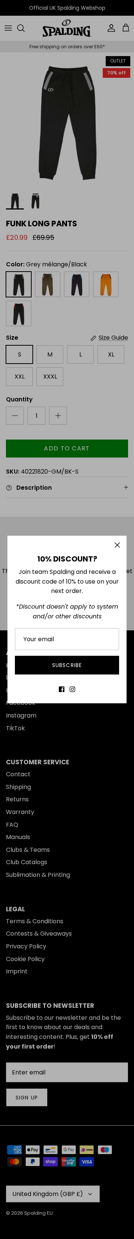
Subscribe (67, 665)
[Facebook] (61, 689)
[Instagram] (72, 689)
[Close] (117, 545)
